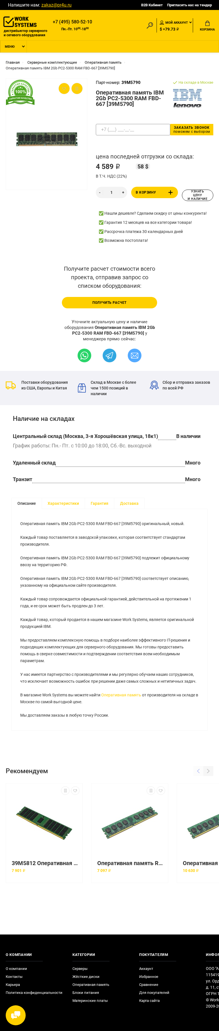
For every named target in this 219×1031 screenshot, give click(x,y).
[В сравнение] (65, 790)
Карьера (13, 984)
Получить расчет (109, 303)
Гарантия (99, 503)
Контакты (14, 976)
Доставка (129, 503)
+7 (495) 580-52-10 (72, 22)
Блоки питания (85, 992)
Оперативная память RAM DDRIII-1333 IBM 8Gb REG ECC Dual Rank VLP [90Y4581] (131, 863)
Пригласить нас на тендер (189, 5)
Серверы (80, 968)
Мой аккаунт (176, 23)
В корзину (146, 192)
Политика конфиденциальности (34, 992)
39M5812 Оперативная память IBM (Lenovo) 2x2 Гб (46, 863)
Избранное (148, 976)
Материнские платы (90, 1000)
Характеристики (63, 503)
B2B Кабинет (152, 5)
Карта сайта (149, 1000)
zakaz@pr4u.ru (56, 5)
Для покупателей (154, 992)
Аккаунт (146, 968)
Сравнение (148, 984)
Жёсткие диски (86, 976)
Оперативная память (121, 695)
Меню (10, 47)
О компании (16, 968)
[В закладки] (75, 790)
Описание (26, 503)
